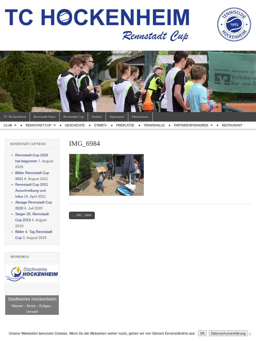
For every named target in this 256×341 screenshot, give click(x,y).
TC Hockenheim (15, 117)
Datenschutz (140, 117)
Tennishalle (154, 125)
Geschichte (75, 125)
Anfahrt (97, 117)
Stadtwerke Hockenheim (32, 299)
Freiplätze (125, 125)
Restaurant (232, 125)
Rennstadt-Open (45, 117)
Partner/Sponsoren (191, 125)
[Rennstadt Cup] (128, 21)
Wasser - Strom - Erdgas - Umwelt (32, 309)
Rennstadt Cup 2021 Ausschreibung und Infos (31, 190)
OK (202, 333)
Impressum (117, 117)
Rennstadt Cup (38, 125)
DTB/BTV (100, 125)
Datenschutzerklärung (228, 333)
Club (8, 125)
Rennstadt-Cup (74, 117)
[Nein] (249, 334)
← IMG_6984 (82, 215)
